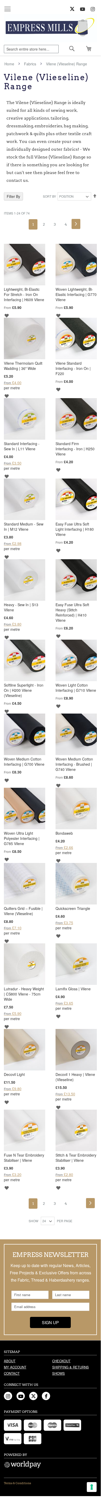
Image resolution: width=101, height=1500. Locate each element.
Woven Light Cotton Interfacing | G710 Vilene (76, 687)
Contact (12, 1373)
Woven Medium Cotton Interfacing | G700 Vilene (24, 761)
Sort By (49, 196)
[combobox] (31, 49)
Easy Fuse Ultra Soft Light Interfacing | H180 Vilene (75, 529)
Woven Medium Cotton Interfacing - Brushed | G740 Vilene (74, 764)
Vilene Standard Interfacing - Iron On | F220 (73, 368)
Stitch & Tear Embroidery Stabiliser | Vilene (76, 1157)
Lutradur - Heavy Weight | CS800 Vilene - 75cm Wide (24, 994)
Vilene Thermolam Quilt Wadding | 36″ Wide (23, 366)
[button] (6, 315)
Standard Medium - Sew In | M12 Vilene (23, 526)
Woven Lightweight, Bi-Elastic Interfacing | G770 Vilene (76, 294)
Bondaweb (64, 833)
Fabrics (30, 63)
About (9, 1360)
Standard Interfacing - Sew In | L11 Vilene (22, 446)
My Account (15, 1367)
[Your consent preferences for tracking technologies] (92, 1487)
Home (9, 63)
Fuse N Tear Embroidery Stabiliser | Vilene (24, 1157)
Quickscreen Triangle (73, 908)
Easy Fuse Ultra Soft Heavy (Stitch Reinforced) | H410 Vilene (72, 612)
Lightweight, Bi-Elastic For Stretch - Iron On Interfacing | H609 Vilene (24, 294)
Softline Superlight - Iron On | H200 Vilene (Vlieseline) (23, 690)
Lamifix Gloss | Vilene (73, 988)
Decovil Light (14, 1074)
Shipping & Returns (70, 1367)
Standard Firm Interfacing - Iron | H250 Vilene (75, 449)
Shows (58, 1373)
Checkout (61, 1360)
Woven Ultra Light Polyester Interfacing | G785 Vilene (22, 838)
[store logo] (50, 28)
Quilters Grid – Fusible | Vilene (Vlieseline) (23, 911)
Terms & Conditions (17, 1483)
